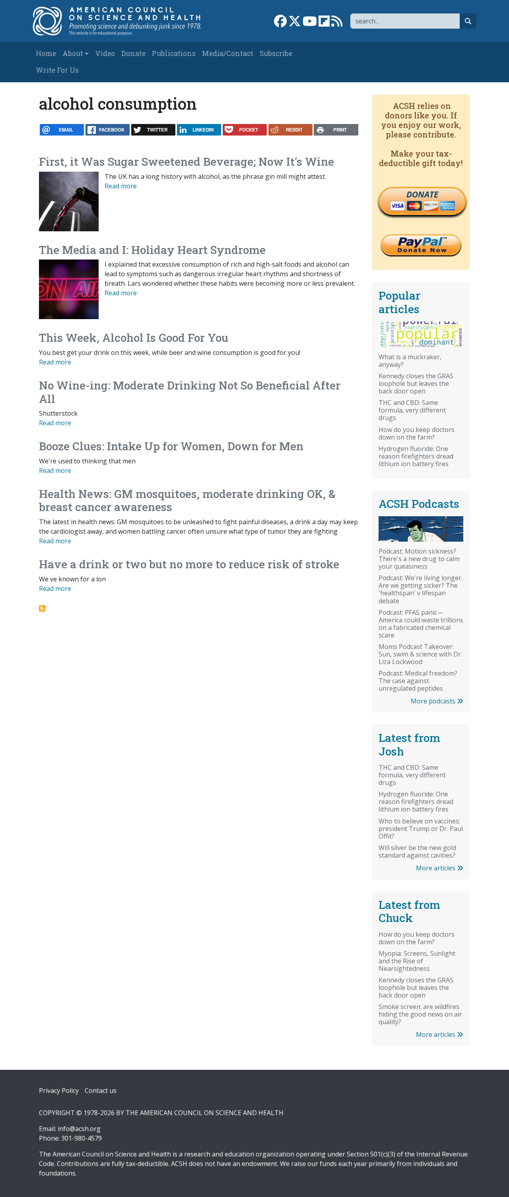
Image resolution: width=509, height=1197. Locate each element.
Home (46, 53)
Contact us (101, 1090)
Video (105, 53)
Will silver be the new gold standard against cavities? (417, 851)
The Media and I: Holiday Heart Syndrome (152, 249)
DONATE (422, 194)
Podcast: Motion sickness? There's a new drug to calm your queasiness (419, 559)
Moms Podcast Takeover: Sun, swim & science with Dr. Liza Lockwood (420, 654)
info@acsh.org (79, 1128)
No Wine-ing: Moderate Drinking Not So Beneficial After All (189, 392)
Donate (133, 53)
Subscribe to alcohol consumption (42, 608)
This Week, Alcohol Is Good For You (133, 337)
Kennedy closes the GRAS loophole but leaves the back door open (416, 383)
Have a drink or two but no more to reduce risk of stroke (189, 564)
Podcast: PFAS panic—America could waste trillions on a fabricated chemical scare (421, 623)
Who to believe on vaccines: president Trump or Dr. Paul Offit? (421, 829)
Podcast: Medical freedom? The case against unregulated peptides (418, 681)
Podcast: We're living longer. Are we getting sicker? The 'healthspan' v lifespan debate (420, 589)
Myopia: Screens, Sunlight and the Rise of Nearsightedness (417, 961)
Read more (121, 186)
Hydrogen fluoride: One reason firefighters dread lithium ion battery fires (416, 456)
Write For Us (57, 70)
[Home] (122, 21)
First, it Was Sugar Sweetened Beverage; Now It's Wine (186, 161)
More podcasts (434, 701)
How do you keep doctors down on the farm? (417, 433)
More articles (436, 868)
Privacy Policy (59, 1090)
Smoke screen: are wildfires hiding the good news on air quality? (420, 1014)
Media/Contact (227, 53)
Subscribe (276, 53)
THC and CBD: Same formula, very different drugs (412, 410)
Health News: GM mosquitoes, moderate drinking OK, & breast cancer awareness (187, 500)
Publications (174, 53)
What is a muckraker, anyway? (410, 361)
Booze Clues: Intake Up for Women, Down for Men (171, 446)
